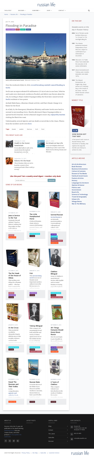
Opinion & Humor (78, 185)
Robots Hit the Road (22, 161)
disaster (14, 129)
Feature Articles (78, 178)
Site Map (35, 453)
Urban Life (76, 199)
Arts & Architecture (79, 164)
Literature (12, 295)
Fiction (32, 236)
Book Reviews (77, 167)
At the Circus (13, 328)
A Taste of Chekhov (55, 383)
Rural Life (75, 192)
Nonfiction (12, 237)
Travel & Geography (79, 197)
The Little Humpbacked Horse (35, 216)
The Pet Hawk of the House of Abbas (14, 275)
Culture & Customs (79, 171)
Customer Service (54, 453)
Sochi (8, 99)
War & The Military (79, 204)
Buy (74, 130)
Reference (54, 238)
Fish (31, 273)
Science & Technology (80, 194)
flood (42, 129)
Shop (48, 10)
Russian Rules (35, 382)
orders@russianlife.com (80, 438)
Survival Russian (57, 215)
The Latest (7, 10)
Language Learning (56, 240)
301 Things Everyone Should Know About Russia (57, 331)
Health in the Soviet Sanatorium (22, 144)
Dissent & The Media (79, 174)
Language (54, 236)
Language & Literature (80, 183)
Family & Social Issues (80, 176)
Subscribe (35, 10)
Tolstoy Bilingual (36, 326)
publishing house (9, 430)
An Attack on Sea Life (54, 143)
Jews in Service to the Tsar (14, 216)
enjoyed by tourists (57, 115)
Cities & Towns (10, 29)
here (30, 124)
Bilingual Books (34, 234)
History (11, 235)
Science (23, 29)
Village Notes (77, 201)
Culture (53, 234)
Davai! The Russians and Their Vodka (13, 384)
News (17, 29)
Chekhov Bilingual (54, 272)
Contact (61, 10)
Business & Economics (80, 169)
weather (21, 129)
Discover (21, 10)
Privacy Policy (26, 453)
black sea (29, 129)
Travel (28, 29)
